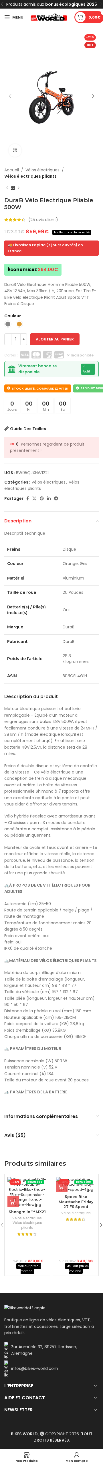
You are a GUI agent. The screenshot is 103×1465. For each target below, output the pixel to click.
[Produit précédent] (7, 188)
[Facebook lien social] (28, 498)
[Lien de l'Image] (24, 1307)
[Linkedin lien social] (48, 498)
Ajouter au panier (55, 339)
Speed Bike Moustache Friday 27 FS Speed (76, 1202)
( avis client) (43, 220)
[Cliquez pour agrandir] (15, 150)
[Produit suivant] (18, 188)
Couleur (12, 316)
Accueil (11, 170)
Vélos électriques (42, 170)
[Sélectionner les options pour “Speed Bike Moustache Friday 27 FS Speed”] (62, 1186)
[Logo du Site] (49, 17)
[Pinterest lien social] (41, 498)
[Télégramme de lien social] (56, 498)
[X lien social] (34, 498)
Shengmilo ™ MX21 (27, 1212)
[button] (13, 1201)
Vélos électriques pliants (30, 176)
